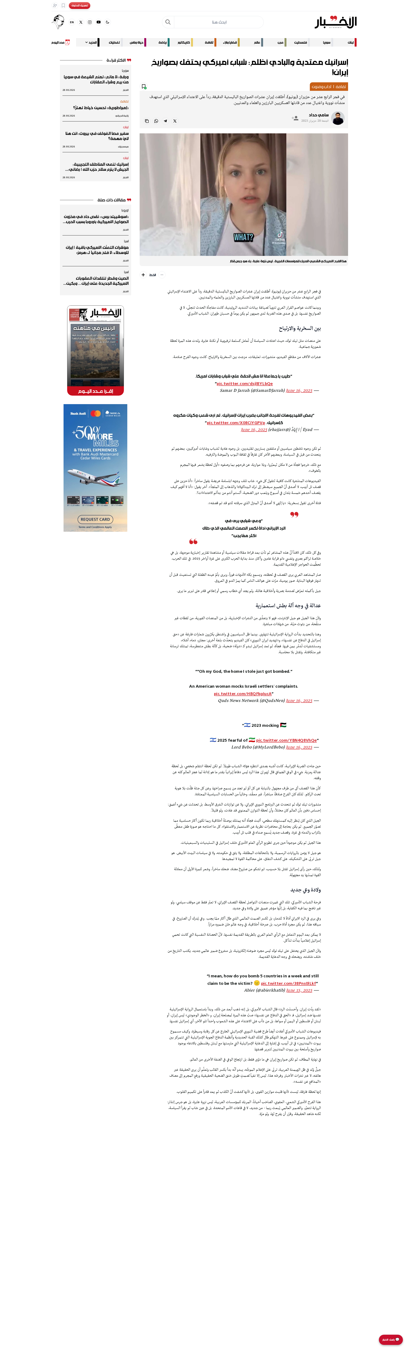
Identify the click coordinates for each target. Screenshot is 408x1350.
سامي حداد (319, 115)
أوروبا (125, 210)
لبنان (351, 42)
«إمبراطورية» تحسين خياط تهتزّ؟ (101, 107)
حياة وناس (136, 42)
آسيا (126, 241)
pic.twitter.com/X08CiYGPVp (236, 422)
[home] (336, 22)
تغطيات (114, 42)
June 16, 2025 (299, 391)
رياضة (163, 42)
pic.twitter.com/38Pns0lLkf (288, 983)
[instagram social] (89, 22)
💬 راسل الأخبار (391, 1339)
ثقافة (209, 42)
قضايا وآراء (230, 42)
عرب (280, 42)
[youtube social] (98, 22)
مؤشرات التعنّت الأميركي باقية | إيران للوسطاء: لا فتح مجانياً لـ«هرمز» (97, 250)
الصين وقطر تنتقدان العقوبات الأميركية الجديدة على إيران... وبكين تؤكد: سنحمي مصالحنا (97, 281)
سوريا (326, 42)
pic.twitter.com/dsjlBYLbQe (245, 383)
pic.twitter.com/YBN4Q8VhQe (286, 740)
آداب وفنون (321, 86)
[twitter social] (80, 22)
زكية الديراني (122, 115)
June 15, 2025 (299, 991)
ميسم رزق (123, 146)
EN (72, 22)
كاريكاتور (184, 42)
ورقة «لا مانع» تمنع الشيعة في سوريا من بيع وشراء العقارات (96, 79)
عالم (257, 42)
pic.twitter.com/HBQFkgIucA (243, 693)
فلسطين (300, 42)
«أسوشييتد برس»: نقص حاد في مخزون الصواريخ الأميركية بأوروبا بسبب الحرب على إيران (96, 219)
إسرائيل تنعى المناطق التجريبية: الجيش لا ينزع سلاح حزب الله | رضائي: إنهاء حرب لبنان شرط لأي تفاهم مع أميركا (98, 167)
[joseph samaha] (59, 22)
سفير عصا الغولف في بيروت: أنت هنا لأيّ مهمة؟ (97, 136)
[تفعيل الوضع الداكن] (107, 22)
